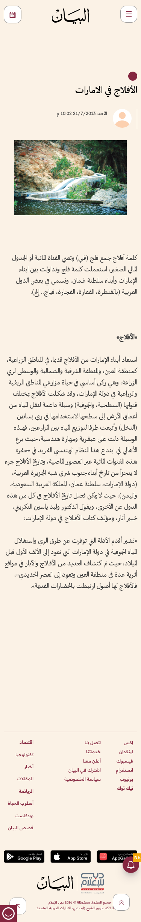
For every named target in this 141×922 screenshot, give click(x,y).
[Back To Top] (121, 902)
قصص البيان (20, 827)
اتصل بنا (93, 742)
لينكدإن (126, 751)
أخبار (28, 766)
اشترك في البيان (84, 770)
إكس (128, 742)
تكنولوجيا (24, 754)
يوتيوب (126, 779)
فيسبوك (125, 761)
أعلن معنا (92, 761)
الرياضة (26, 791)
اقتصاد (26, 742)
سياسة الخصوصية (82, 779)
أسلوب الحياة (20, 803)
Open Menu (129, 14)
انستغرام (124, 770)
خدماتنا (93, 751)
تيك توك (125, 788)
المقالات (25, 778)
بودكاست (24, 815)
